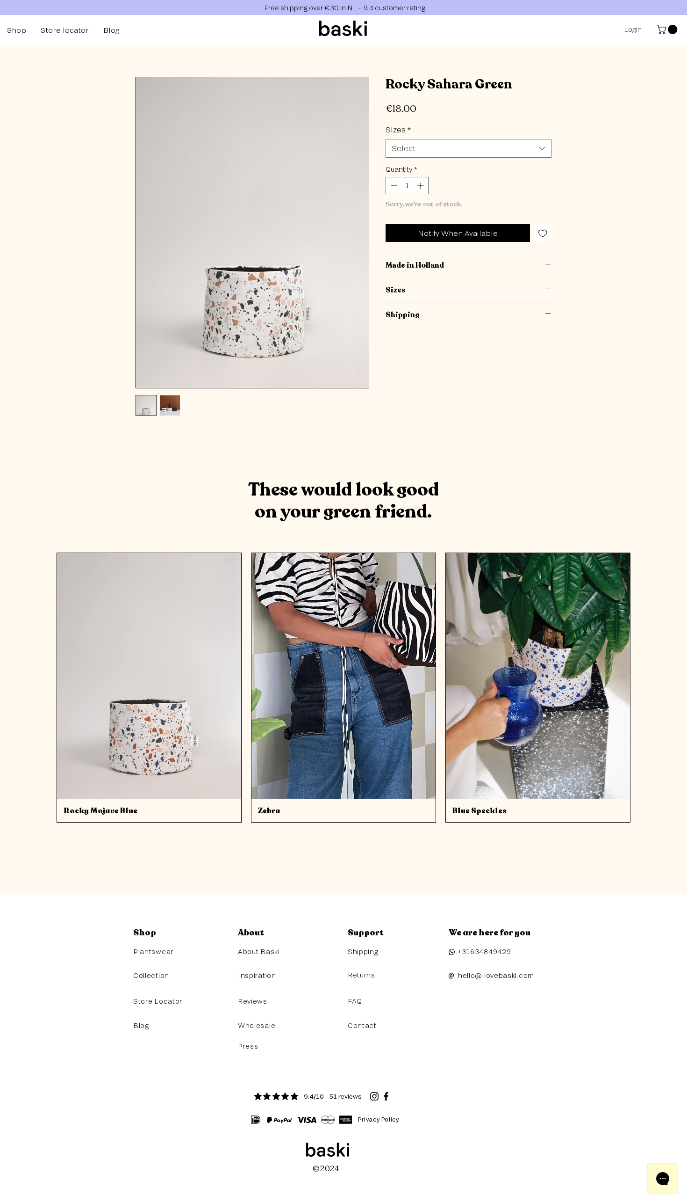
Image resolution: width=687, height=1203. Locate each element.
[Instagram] (374, 1096)
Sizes (398, 129)
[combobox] (468, 148)
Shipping (363, 951)
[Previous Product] (43, 687)
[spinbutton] (407, 185)
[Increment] (421, 185)
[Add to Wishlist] (543, 233)
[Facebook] (386, 1096)
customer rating (399, 8)
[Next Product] (644, 687)
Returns (361, 975)
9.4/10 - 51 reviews (333, 1096)
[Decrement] (393, 185)
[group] (343, 687)
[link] (668, 29)
